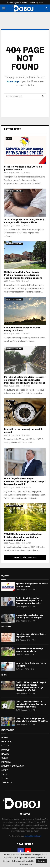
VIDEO (4, 774)
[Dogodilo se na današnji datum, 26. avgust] (25, 412)
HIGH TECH (6, 741)
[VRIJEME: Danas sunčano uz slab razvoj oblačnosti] (25, 311)
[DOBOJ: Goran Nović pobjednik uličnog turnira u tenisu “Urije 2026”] (8, 721)
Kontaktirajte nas (36, 3)
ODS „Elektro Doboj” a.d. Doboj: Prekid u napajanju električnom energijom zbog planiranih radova (23, 275)
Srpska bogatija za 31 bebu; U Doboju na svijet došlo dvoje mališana (24, 221)
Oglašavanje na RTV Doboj (17, 3)
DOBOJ (4, 737)
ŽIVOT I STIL (10, 401)
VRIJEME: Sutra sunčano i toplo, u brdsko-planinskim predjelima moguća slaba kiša (23, 537)
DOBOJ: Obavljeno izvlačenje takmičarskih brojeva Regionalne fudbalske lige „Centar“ (31, 704)
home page (13, 81)
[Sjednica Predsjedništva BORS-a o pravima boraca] (25, 150)
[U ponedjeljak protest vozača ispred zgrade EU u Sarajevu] (8, 618)
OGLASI (4, 758)
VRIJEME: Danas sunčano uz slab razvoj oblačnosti (22, 329)
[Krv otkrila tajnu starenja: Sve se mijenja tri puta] (8, 637)
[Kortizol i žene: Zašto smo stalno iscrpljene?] (8, 666)
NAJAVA (5, 754)
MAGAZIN (5, 750)
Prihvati (41, 861)
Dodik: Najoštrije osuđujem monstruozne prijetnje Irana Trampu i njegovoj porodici (24, 481)
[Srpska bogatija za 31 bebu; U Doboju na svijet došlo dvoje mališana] (25, 203)
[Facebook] (21, 851)
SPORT (4, 770)
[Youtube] (28, 851)
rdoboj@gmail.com (33, 836)
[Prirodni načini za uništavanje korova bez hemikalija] (8, 651)
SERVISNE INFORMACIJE (14, 191)
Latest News (12, 129)
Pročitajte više (26, 864)
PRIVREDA (6, 762)
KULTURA (5, 746)
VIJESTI (8, 138)
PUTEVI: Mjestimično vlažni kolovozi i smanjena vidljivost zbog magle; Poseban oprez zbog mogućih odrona (24, 380)
